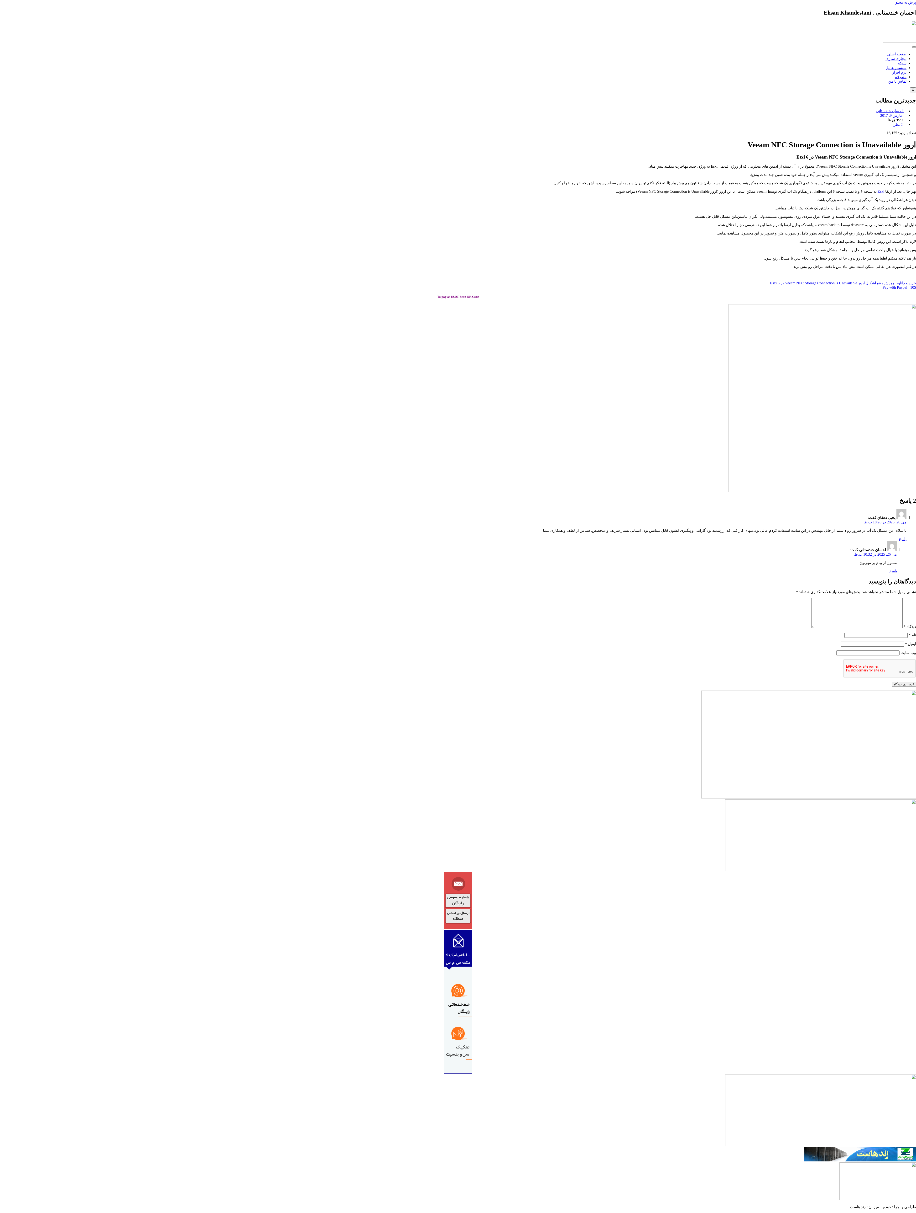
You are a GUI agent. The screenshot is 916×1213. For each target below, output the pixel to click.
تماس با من (897, 81)
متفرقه (900, 77)
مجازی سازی (895, 59)
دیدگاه (910, 627)
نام (912, 635)
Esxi (881, 191)
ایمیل (910, 644)
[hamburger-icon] (914, 47)
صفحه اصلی (896, 54)
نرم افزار (899, 72)
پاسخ (902, 539)
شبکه (902, 63)
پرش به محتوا (905, 2)
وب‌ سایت (908, 653)
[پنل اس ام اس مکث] (458, 1072)
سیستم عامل (895, 68)
